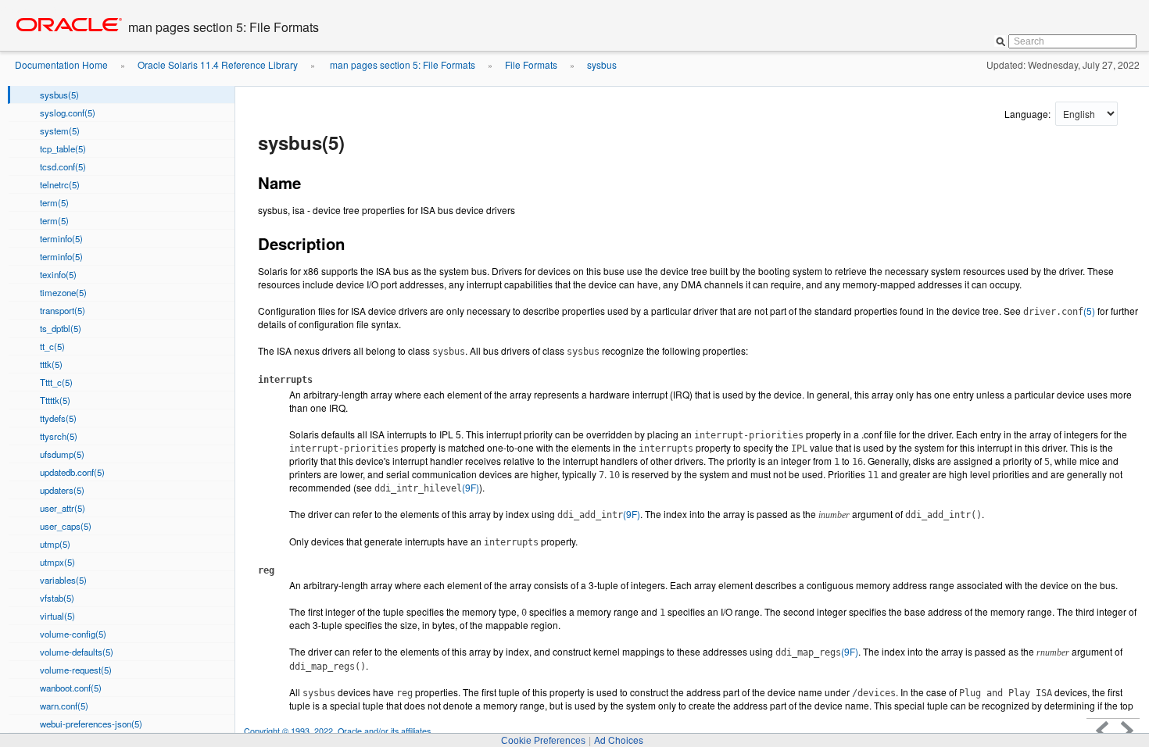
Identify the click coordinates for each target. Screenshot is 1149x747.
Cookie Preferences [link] (543, 740)
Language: (1028, 113)
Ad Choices (618, 739)
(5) (1059, 310)
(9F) (426, 487)
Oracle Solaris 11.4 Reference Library (218, 64)
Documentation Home (61, 64)
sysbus (602, 64)
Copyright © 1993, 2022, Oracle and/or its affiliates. (339, 731)
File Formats (531, 64)
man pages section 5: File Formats (401, 64)
